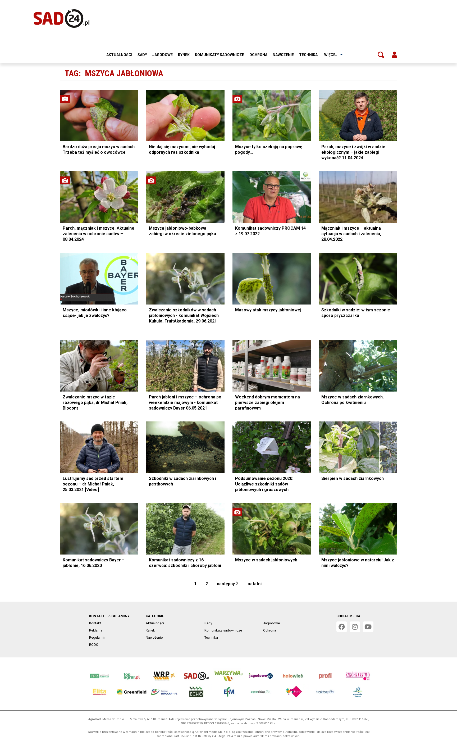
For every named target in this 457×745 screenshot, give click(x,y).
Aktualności (119, 55)
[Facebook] (341, 626)
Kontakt (95, 623)
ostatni (255, 583)
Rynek (184, 55)
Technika (308, 55)
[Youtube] (368, 626)
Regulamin (97, 637)
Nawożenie (283, 55)
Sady (142, 55)
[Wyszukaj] (381, 55)
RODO (93, 645)
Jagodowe (162, 55)
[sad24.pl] (61, 18)
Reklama (95, 630)
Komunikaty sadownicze (219, 55)
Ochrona (258, 55)
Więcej (330, 55)
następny (226, 583)
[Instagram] (355, 626)
